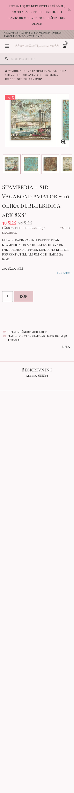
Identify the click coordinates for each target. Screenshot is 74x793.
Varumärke (18, 71)
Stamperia (38, 71)
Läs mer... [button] (64, 273)
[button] (63, 141)
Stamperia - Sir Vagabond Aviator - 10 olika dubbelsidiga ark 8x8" (37, 75)
